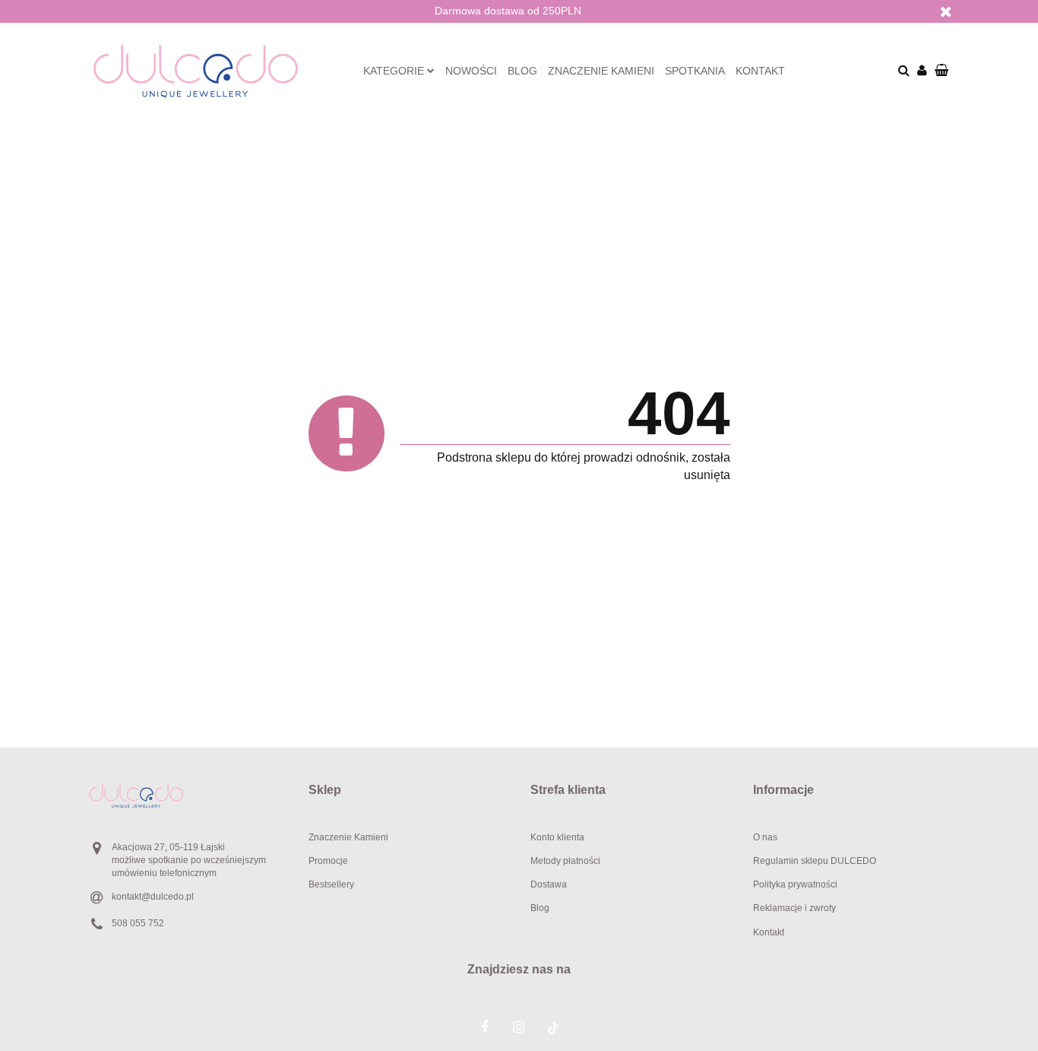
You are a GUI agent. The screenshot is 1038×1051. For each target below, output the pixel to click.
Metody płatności (565, 861)
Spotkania (695, 71)
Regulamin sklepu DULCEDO (814, 861)
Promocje (328, 861)
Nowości (471, 71)
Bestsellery (331, 884)
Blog (522, 71)
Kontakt (760, 71)
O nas (765, 837)
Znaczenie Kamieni (348, 837)
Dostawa (548, 884)
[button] (408, 790)
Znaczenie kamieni (601, 71)
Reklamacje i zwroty (794, 908)
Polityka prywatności (795, 884)
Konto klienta (557, 837)
